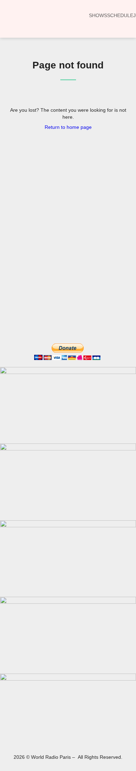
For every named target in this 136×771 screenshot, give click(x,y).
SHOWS (98, 15)
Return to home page (68, 127)
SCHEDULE (120, 15)
